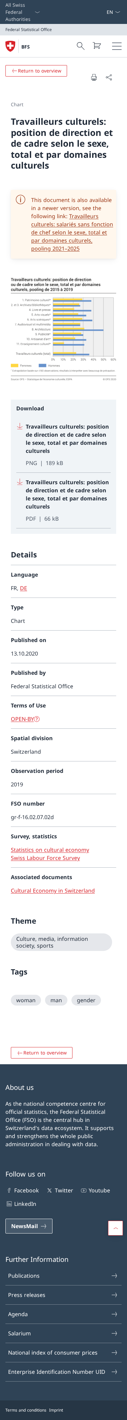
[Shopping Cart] (96, 45)
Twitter (64, 1190)
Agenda (18, 1314)
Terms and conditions (25, 1410)
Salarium (19, 1333)
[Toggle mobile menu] (117, 46)
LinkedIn (25, 1204)
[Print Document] (93, 77)
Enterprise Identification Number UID (56, 1371)
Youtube (99, 1190)
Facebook (26, 1190)
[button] (115, 1228)
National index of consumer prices (53, 1352)
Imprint (56, 1410)
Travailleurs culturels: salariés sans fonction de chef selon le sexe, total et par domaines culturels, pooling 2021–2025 (72, 232)
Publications (24, 1275)
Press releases (26, 1295)
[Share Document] (108, 77)
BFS (25, 47)
